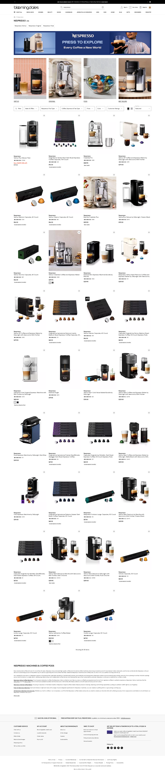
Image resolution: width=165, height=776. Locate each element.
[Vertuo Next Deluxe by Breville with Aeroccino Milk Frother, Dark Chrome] (65, 549)
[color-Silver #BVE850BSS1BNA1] (50, 283)
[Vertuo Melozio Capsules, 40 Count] (30, 193)
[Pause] (150, 2)
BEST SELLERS (123, 101)
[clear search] (103, 7)
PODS (85, 101)
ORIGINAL (52, 101)
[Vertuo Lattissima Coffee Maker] (65, 609)
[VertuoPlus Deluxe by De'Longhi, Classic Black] (135, 193)
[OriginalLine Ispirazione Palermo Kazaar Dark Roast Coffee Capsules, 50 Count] (65, 490)
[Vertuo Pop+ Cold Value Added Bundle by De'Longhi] (100, 368)
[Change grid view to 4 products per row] (128, 109)
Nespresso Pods (48, 26)
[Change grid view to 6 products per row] (132, 109)
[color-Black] (18, 402)
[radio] (50, 283)
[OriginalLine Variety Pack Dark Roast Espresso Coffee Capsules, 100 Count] (65, 133)
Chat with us (17, 729)
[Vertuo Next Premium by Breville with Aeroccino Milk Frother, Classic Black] (135, 490)
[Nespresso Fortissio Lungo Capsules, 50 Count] (100, 490)
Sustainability (64, 739)
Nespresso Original (35, 26)
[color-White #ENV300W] (53, 641)
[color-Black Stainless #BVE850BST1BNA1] (53, 283)
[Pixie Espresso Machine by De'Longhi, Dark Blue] (30, 431)
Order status (40, 736)
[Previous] (16, 133)
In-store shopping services (91, 734)
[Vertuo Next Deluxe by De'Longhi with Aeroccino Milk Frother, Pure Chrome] (100, 549)
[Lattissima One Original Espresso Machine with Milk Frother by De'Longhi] (30, 368)
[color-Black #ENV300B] (50, 641)
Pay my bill (40, 739)
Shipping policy (18, 742)
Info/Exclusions (125, 718)
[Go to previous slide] (15, 2)
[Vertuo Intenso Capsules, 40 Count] (100, 309)
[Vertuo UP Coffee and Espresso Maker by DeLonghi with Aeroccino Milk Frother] (135, 133)
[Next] (44, 133)
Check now (133, 736)
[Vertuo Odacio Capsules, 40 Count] (65, 193)
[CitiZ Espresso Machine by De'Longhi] (30, 490)
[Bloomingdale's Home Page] (26, 8)
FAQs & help (17, 736)
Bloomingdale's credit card (44, 729)
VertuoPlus (17, 681)
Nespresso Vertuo (20, 26)
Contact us (17, 733)
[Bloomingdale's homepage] (15, 17)
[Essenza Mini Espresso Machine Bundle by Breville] (100, 250)
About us (62, 729)
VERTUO (16, 101)
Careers (62, 736)
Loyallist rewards (41, 733)
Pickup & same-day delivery (91, 738)
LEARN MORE (116, 2)
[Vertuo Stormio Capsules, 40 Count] (30, 250)
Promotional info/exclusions (121, 736)
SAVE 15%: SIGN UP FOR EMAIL (47, 718)
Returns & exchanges (19, 739)
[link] (30, 160)
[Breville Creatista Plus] (100, 193)
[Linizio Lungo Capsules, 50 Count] (30, 609)
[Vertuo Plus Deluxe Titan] (30, 133)
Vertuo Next (27, 681)
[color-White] (15, 402)
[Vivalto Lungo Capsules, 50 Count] (100, 609)
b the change (64, 733)
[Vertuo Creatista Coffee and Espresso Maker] (65, 250)
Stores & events (88, 741)
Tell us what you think (19, 746)
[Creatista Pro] (100, 133)
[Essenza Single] (65, 368)
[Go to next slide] (148, 2)
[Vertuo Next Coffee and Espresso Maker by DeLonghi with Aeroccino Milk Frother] (135, 368)
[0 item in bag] (150, 7)
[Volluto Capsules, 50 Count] (135, 549)
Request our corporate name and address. (99, 766)
